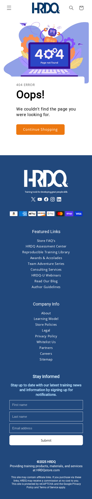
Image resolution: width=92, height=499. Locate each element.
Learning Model (46, 319)
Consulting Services (46, 269)
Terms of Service (48, 487)
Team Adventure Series (46, 263)
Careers (46, 353)
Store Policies (46, 324)
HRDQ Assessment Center (46, 246)
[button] (9, 8)
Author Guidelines (46, 287)
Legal (46, 330)
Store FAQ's (46, 240)
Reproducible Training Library (46, 252)
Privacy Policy (46, 336)
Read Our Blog (46, 281)
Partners (46, 347)
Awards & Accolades (46, 258)
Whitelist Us (46, 342)
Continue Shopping (40, 129)
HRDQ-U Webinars (46, 275)
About (46, 313)
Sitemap (46, 359)
